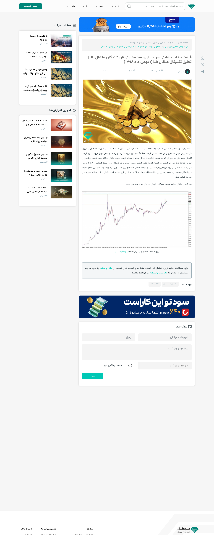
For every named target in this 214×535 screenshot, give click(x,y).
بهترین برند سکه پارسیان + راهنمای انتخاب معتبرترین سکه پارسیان (61, 142)
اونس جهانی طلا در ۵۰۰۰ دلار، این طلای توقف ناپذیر (61, 74)
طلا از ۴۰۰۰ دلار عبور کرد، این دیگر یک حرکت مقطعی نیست (61, 90)
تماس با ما (71, 6)
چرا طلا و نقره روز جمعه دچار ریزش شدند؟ (61, 57)
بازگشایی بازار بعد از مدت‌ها (61, 40)
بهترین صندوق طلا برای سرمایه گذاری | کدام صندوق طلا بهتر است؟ (61, 158)
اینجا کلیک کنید (121, 251)
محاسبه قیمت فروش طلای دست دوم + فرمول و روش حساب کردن (61, 125)
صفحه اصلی (183, 42)
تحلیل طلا (154, 283)
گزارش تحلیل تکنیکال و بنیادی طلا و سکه (146, 42)
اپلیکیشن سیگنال (158, 272)
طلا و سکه (106, 268)
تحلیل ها (170, 42)
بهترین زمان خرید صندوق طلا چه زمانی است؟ (61, 175)
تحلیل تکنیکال (170, 283)
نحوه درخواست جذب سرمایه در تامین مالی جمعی (61, 192)
